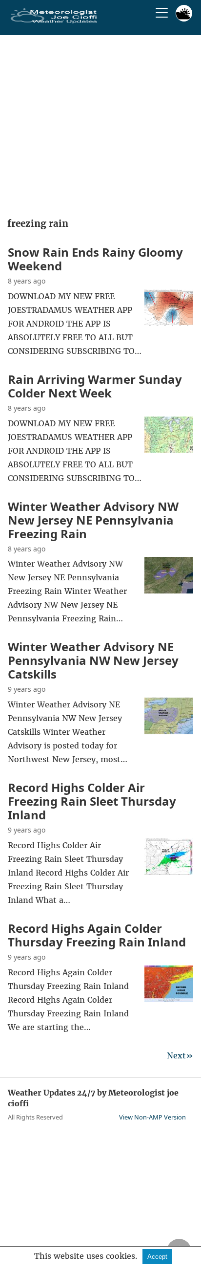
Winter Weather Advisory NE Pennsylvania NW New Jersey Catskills (93, 660)
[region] (100, 123)
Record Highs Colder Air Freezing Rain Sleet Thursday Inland (92, 801)
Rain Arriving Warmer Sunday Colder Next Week (95, 386)
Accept (157, 1256)
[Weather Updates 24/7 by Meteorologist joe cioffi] (54, 21)
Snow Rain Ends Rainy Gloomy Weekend (95, 259)
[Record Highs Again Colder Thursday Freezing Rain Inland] (168, 999)
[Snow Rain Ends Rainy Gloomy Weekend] (168, 323)
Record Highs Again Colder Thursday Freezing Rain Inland (97, 935)
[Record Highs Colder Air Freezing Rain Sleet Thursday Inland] (168, 872)
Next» (180, 1055)
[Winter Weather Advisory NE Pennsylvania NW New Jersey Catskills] (168, 731)
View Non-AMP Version (152, 1117)
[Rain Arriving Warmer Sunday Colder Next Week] (168, 450)
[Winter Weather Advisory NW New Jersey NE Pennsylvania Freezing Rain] (168, 590)
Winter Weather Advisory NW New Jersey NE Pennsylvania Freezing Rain (93, 520)
